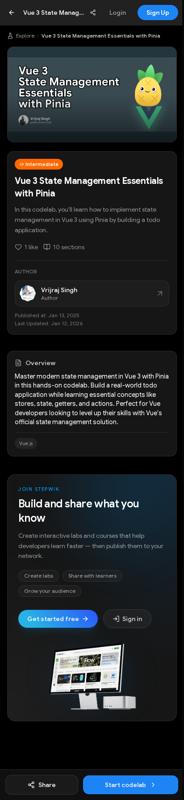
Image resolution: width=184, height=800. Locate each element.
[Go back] (11, 12)
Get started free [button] (53, 619)
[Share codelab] (92, 12)
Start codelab (125, 785)
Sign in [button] (132, 619)
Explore (25, 35)
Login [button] (117, 13)
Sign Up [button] (157, 13)
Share (47, 785)
